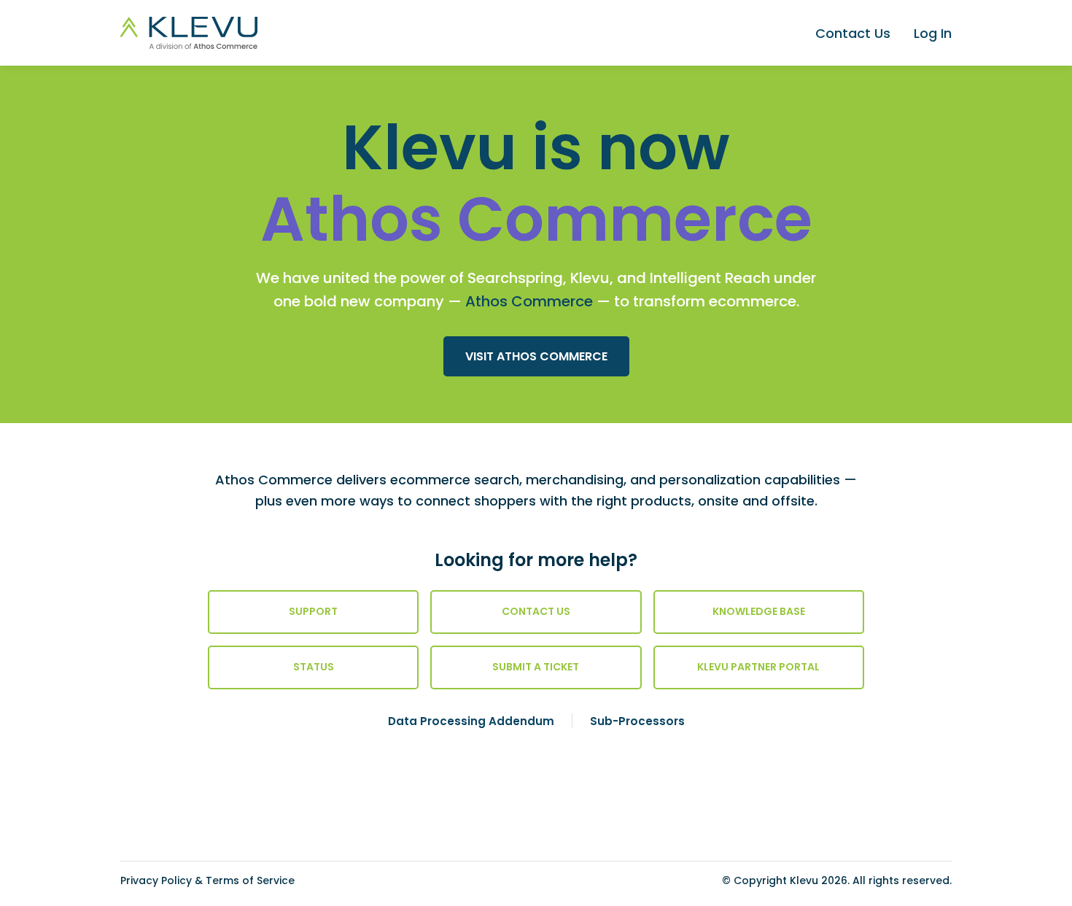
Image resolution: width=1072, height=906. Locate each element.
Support (313, 611)
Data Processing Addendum (471, 721)
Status (313, 666)
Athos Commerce (529, 301)
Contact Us (852, 33)
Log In (933, 33)
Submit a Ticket (535, 666)
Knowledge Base (758, 611)
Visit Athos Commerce (536, 356)
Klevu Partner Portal (758, 666)
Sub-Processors (637, 721)
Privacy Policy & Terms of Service (207, 880)
